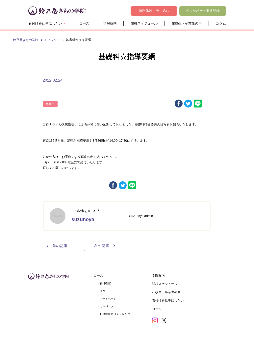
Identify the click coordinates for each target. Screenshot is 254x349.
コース (84, 23)
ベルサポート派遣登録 (203, 11)
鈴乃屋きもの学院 (25, 40)
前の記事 (60, 246)
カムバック (107, 306)
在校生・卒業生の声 (186, 23)
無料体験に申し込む (154, 11)
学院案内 (110, 23)
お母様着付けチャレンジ (115, 314)
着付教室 (105, 283)
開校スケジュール (144, 23)
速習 (102, 291)
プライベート (108, 298)
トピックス (52, 40)
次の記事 (101, 246)
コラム (221, 23)
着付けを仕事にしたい (45, 23)
